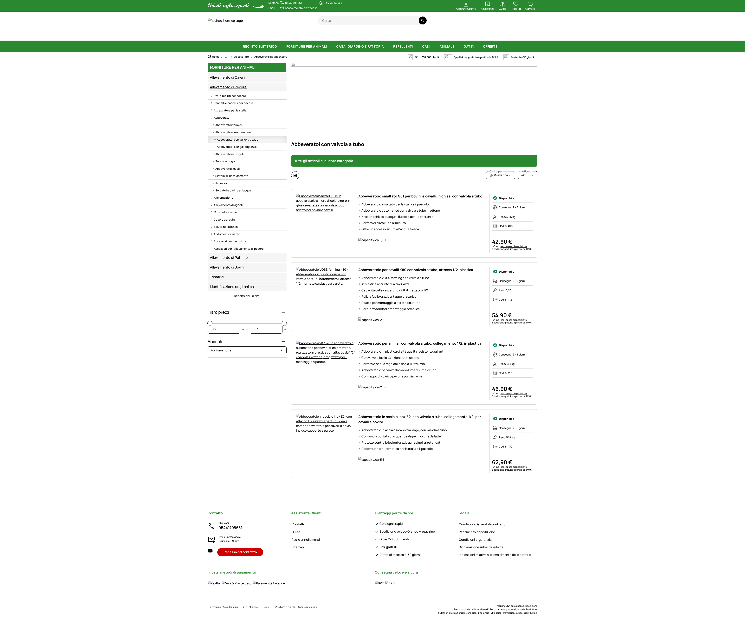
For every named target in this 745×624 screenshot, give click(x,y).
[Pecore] (278, 35)
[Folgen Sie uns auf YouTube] (210, 552)
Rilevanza (498, 174)
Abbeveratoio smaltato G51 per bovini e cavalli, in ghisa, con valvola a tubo (420, 196)
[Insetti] (530, 35)
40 (526, 174)
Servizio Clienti (229, 541)
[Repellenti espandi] (416, 46)
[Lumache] (516, 35)
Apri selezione (221, 350)
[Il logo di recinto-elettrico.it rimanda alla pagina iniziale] (263, 20)
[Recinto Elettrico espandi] (281, 46)
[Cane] (329, 35)
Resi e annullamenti (306, 539)
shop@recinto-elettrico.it (301, 8)
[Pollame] (313, 35)
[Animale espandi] (458, 46)
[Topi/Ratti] (502, 35)
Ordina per (495, 171)
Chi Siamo (250, 607)
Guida (296, 532)
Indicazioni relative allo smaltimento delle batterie (495, 555)
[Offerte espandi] (501, 46)
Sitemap (298, 547)
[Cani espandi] (434, 46)
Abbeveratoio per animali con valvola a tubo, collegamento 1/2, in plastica (419, 343)
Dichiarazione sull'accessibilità (481, 547)
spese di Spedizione (526, 605)
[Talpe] (486, 35)
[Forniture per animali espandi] (330, 46)
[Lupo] (399, 35)
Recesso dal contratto (240, 552)
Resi (266, 607)
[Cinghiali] (379, 35)
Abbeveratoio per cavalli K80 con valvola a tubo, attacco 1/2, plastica (415, 269)
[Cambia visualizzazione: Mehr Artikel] (295, 175)
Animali (215, 341)
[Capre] (296, 35)
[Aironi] (471, 35)
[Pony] (237, 35)
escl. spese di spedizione (514, 246)
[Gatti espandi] (477, 46)
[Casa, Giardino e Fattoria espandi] (387, 46)
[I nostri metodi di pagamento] (246, 583)
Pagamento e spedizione (477, 532)
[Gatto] (346, 35)
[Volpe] (418, 35)
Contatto (298, 524)
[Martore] (454, 35)
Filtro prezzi (219, 312)
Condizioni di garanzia (475, 539)
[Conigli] (361, 35)
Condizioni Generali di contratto (482, 524)
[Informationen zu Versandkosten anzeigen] (385, 583)
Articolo (526, 171)
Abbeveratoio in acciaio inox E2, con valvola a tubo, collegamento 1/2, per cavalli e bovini (419, 419)
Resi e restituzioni (527, 612)
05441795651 (230, 527)
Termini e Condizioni (223, 607)
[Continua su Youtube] (514, 22)
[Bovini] (258, 35)
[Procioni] (436, 35)
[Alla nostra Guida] (529, 22)
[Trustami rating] (499, 22)
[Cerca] (423, 20)
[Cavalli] (218, 35)
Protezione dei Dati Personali (296, 607)
